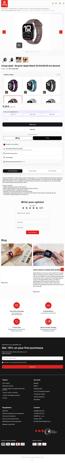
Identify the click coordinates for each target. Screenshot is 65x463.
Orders (5, 380)
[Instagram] (39, 431)
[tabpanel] (32, 32)
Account (37, 380)
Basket (36, 386)
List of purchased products (42, 391)
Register (36, 383)
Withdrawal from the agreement (11, 421)
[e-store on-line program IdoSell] (32, 460)
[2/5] (26, 207)
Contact (4, 398)
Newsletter (37, 399)
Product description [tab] (12, 170)
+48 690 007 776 (39, 413)
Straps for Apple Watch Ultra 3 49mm (11, 10)
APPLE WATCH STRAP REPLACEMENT (47, 270)
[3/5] (30, 207)
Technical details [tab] (32, 170)
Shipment (5, 410)
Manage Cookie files (8, 424)
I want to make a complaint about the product (13, 389)
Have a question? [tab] (52, 170)
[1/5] (23, 207)
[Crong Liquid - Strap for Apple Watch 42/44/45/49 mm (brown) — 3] (19, 60)
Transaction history (39, 394)
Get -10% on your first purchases (22, 347)
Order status (6, 383)
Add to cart (32, 124)
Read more (4, 282)
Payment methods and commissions (13, 413)
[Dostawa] (34, 444)
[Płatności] (3, 444)
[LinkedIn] (42, 431)
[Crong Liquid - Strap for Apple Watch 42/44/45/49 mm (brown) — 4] (25, 60)
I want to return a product (10, 392)
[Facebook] (36, 431)
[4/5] (33, 207)
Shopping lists (38, 388)
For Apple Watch (13, 8)
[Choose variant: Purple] (13, 86)
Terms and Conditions (8, 416)
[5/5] (37, 207)
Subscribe (32, 367)
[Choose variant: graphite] (51, 86)
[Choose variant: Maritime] (32, 86)
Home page (4, 8)
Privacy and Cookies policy (10, 418)
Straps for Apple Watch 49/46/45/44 (39, 8)
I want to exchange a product (11, 395)
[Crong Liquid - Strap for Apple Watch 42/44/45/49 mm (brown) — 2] (12, 60)
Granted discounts (39, 396)
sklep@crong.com (39, 410)
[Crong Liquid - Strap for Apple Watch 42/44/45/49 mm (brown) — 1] (5, 60)
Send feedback (33, 232)
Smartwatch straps (23, 8)
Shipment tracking (7, 386)
